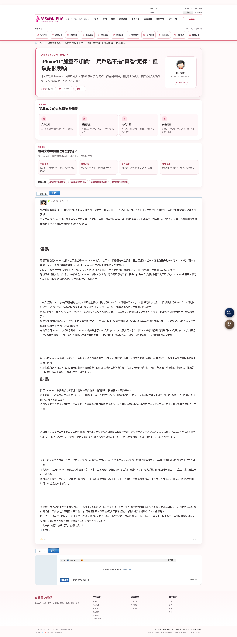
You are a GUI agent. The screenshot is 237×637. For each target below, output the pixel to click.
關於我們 (172, 19)
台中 (170, 605)
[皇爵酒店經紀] (49, 19)
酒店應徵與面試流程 (99, 182)
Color (64, 560)
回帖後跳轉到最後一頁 (81, 580)
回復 (45, 539)
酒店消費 (148, 19)
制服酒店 (96, 608)
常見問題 (135, 19)
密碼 (152, 12)
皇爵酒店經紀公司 (36, 43)
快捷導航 (192, 20)
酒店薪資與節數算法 (57, 182)
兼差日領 (166, 630)
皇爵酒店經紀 (196, 630)
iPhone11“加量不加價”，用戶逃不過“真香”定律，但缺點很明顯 (103, 43)
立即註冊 (198, 12)
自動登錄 (188, 8)
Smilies (82, 560)
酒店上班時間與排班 (78, 182)
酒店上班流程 (176, 630)
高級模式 (171, 560)
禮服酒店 (96, 605)
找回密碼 (198, 8)
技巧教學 (158, 630)
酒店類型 (186, 630)
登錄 (123, 569)
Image (68, 560)
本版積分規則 (194, 580)
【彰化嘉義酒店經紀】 (54, 43)
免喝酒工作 (97, 619)
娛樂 (113, 19)
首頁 (96, 19)
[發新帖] (54, 193)
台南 (170, 608)
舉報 (194, 539)
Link (71, 560)
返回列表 (43, 194)
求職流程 (134, 608)
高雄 (170, 612)
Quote (75, 560)
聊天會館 (96, 615)
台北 (170, 602)
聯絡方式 (160, 19)
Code (78, 560)
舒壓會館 (96, 612)
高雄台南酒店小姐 (71, 43)
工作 (105, 19)
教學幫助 (134, 605)
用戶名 (152, 8)
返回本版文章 (181, 82)
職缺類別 (123, 19)
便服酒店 (96, 602)
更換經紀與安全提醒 (120, 182)
